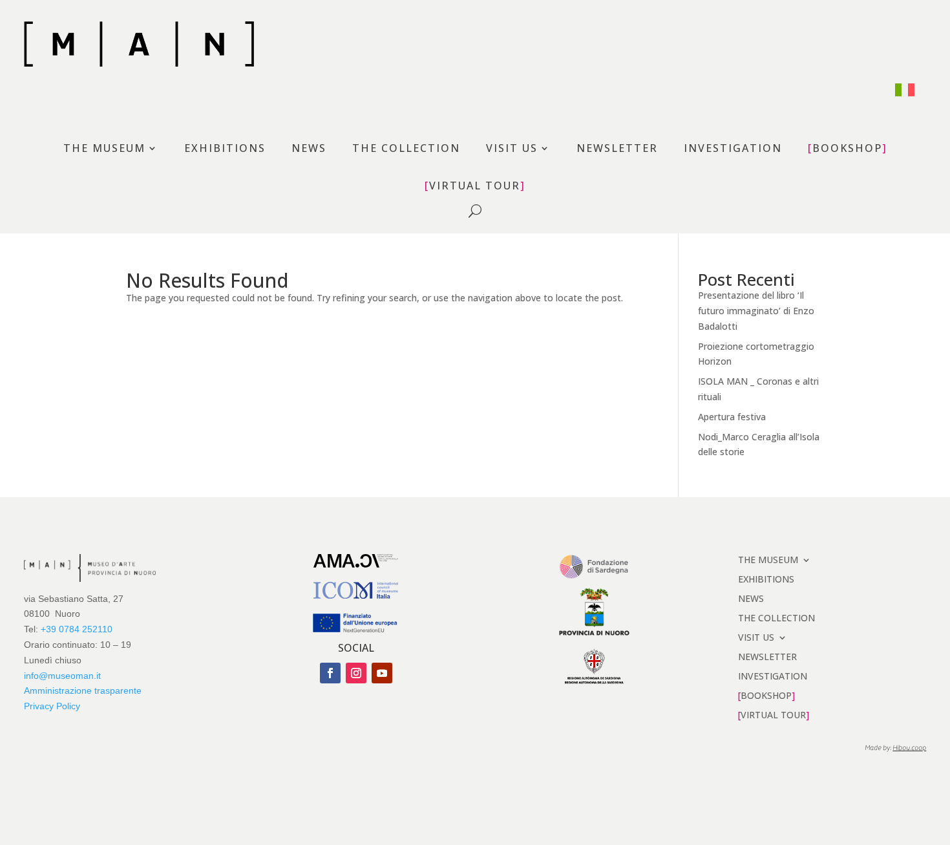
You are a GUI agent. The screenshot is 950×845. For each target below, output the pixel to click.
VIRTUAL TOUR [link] (474, 186)
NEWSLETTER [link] (617, 149)
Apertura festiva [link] (732, 417)
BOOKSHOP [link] (847, 149)
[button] (330, 673)
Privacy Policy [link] (52, 706)
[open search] (475, 210)
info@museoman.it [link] (62, 675)
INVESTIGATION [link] (733, 149)
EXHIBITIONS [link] (225, 149)
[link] (905, 90)
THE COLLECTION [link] (406, 149)
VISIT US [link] (512, 149)
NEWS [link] (308, 149)
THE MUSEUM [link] (104, 149)
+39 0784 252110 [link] (76, 629)
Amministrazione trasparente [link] (83, 690)
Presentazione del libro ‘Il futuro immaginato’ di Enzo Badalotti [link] (756, 310)
